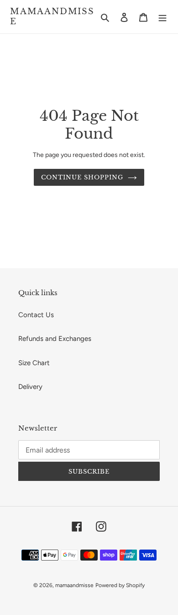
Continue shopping (82, 177)
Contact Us (36, 315)
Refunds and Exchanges (54, 338)
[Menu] (162, 17)
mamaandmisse (52, 17)
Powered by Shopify (120, 585)
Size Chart (34, 363)
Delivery (30, 387)
